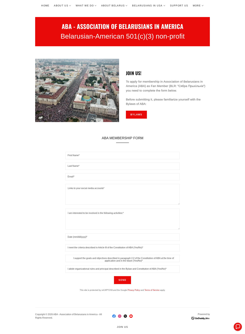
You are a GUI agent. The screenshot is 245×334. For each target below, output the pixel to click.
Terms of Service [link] (152, 290)
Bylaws (136, 114)
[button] (62, 5)
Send (122, 280)
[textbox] (122, 155)
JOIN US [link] (122, 327)
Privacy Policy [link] (134, 290)
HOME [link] (45, 5)
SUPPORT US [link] (179, 5)
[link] (122, 28)
